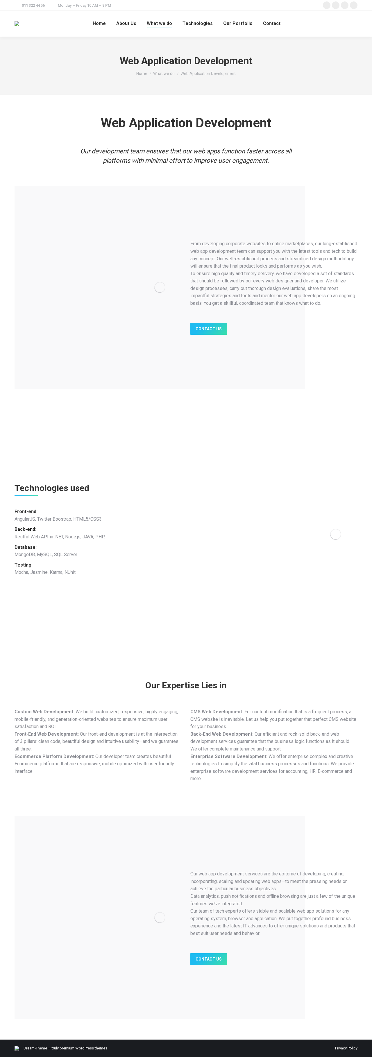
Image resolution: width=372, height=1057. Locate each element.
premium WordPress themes (83, 1048)
